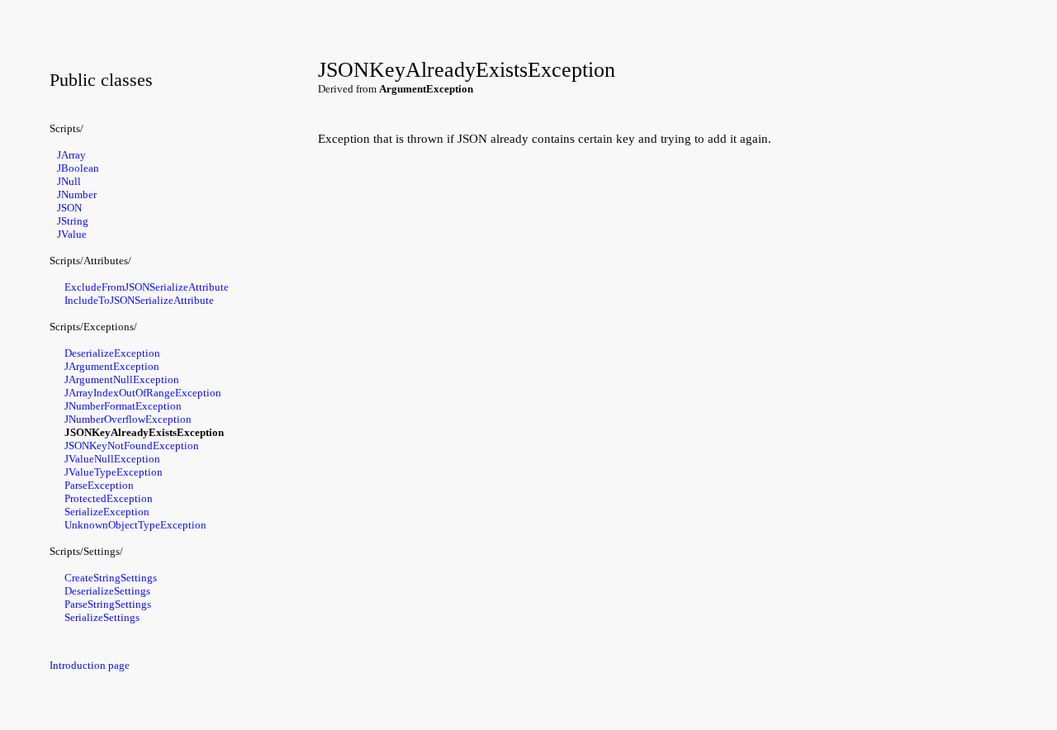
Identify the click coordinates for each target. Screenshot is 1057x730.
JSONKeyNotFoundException (131, 445)
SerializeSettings (102, 617)
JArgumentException (111, 366)
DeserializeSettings (107, 591)
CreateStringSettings (110, 577)
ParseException (99, 485)
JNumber (77, 194)
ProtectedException (108, 498)
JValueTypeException (113, 472)
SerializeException (106, 511)
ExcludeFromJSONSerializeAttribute (146, 287)
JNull (69, 181)
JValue (72, 234)
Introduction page (90, 665)
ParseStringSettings (107, 604)
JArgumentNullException (121, 379)
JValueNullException (112, 459)
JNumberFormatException (123, 406)
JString (72, 221)
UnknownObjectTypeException (135, 525)
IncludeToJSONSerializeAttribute (139, 300)
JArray (71, 155)
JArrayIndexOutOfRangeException (142, 392)
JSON (69, 207)
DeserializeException (112, 353)
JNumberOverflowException (128, 419)
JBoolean (78, 168)
